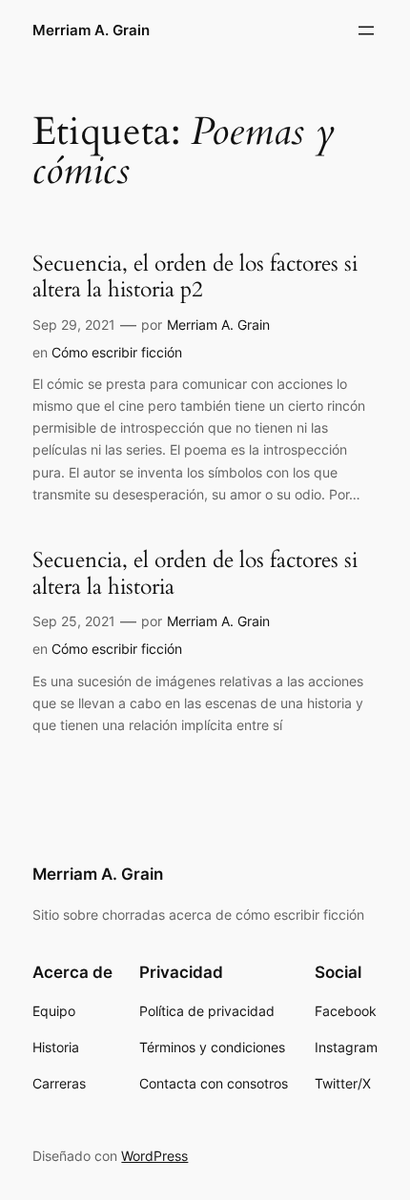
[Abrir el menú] (366, 30)
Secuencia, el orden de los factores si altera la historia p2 (195, 277)
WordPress (154, 1156)
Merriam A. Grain (91, 30)
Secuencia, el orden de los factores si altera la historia (195, 573)
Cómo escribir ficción (116, 352)
